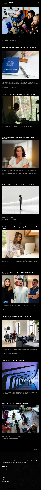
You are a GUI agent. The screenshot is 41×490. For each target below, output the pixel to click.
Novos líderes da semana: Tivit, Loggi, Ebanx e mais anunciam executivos (18, 273)
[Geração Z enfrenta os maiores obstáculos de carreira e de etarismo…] (20, 154)
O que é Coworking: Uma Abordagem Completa (15, 403)
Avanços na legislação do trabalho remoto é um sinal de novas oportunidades (19, 48)
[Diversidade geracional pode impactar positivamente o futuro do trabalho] (20, 244)
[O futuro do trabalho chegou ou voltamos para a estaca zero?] (20, 200)
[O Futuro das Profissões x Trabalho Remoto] (20, 376)
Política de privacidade (7, 479)
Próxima (35, 449)
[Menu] (38, 2)
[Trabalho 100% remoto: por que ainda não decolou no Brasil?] (20, 110)
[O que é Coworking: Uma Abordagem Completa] (20, 419)
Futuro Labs (12, 2)
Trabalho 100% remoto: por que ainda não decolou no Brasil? (18, 94)
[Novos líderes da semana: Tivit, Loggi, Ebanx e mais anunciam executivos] (20, 289)
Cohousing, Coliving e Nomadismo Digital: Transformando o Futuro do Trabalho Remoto (20, 317)
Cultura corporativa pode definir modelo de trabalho (16, 5)
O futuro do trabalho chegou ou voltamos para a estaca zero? (19, 184)
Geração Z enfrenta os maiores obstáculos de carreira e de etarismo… (18, 137)
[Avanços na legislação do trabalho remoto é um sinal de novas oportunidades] (20, 65)
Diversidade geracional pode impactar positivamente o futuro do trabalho (19, 227)
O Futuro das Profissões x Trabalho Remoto (13, 360)
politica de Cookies (6, 481)
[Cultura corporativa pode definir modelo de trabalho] (20, 20)
